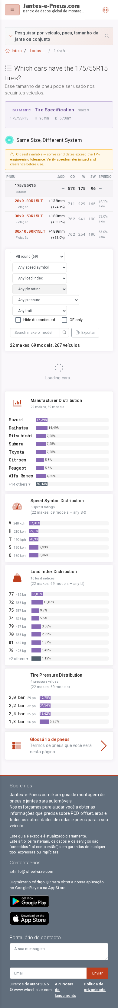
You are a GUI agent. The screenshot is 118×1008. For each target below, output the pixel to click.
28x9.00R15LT (29, 200)
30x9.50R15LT (29, 216)
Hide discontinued (39, 319)
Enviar (97, 973)
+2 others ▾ (18, 658)
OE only (76, 319)
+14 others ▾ (20, 484)
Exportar (88, 332)
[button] (59, 36)
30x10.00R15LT (30, 231)
